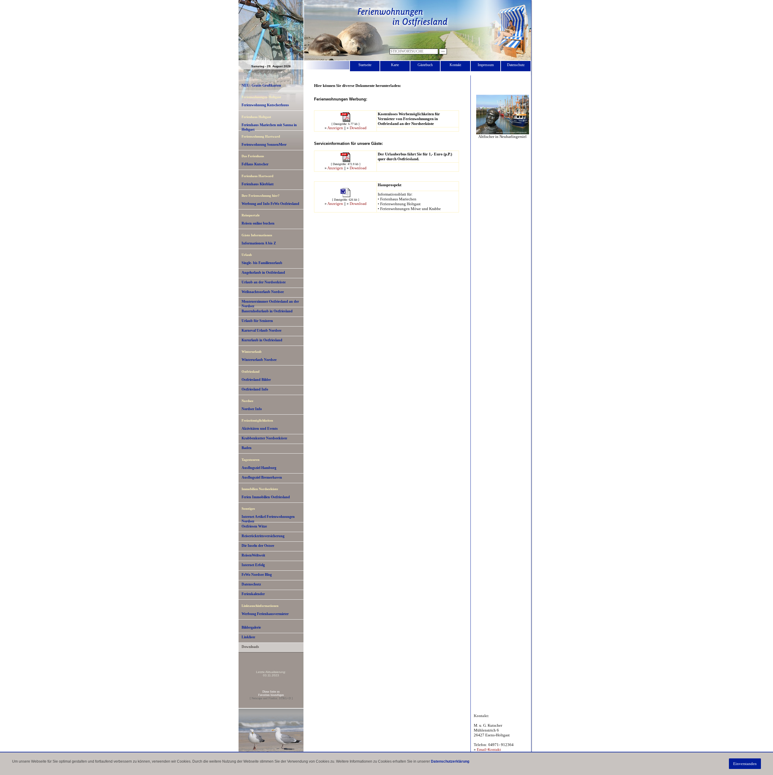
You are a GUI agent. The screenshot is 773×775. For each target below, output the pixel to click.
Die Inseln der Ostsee (258, 546)
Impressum (486, 65)
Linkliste (248, 637)
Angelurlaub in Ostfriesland (263, 272)
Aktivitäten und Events (260, 428)
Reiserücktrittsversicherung (263, 536)
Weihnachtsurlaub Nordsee (263, 292)
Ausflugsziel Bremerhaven (262, 477)
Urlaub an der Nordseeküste (264, 282)
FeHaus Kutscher (255, 164)
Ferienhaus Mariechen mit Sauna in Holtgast (269, 127)
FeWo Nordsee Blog (257, 574)
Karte (395, 65)
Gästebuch (425, 65)
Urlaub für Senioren (257, 321)
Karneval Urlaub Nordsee (261, 330)
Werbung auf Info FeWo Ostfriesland (270, 204)
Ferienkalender (253, 594)
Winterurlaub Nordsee (259, 360)
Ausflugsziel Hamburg (259, 468)
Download (358, 128)
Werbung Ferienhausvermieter (265, 614)
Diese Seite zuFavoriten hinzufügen (271, 693)
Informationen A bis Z (259, 243)
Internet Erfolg (253, 565)
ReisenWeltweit (253, 555)
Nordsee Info (252, 409)
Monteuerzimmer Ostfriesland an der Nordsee (270, 303)
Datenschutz (515, 65)
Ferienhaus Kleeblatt (258, 184)
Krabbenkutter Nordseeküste (264, 438)
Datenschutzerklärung (450, 761)
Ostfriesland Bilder (256, 380)
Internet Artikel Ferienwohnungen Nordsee (268, 518)
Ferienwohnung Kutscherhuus (265, 105)
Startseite (364, 65)
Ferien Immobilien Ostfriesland (266, 497)
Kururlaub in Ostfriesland (262, 340)
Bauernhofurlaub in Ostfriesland (267, 311)
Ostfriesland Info (255, 389)
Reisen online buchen (258, 223)
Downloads (250, 647)
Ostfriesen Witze (254, 526)
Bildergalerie (251, 627)
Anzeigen (335, 128)
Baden (247, 448)
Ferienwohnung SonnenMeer (264, 144)
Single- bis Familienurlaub (262, 263)
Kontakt (455, 65)
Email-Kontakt (489, 749)
